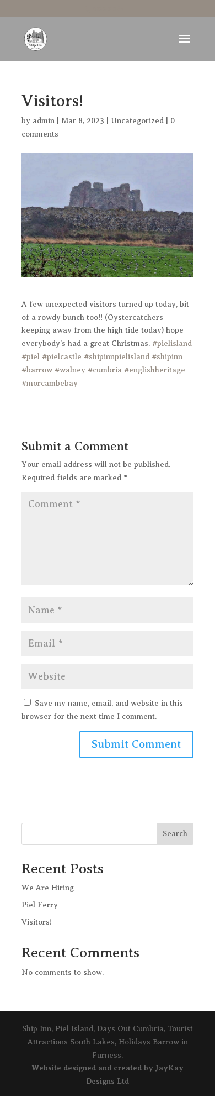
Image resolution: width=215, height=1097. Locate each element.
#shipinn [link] (167, 357)
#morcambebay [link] (50, 383)
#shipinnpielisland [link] (116, 357)
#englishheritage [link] (154, 370)
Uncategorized (137, 121)
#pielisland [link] (172, 343)
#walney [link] (70, 370)
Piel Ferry (40, 905)
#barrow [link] (37, 370)
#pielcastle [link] (62, 357)
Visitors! (37, 922)
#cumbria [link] (105, 370)
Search (175, 834)
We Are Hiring (48, 888)
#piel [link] (31, 357)
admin (44, 121)
